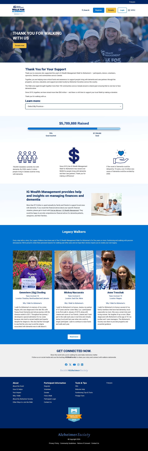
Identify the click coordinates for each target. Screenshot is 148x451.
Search (86, 10)
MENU (133, 10)
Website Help (80, 389)
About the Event (18, 386)
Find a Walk (48, 396)
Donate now (19, 45)
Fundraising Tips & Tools (84, 392)
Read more (74, 337)
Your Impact (17, 392)
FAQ (76, 386)
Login (122, 10)
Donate (111, 10)
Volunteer (47, 389)
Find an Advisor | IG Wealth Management (64, 210)
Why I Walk (17, 396)
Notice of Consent (83, 443)
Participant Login (50, 399)
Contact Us (48, 402)
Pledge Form (79, 396)
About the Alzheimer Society (23, 399)
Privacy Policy (54, 443)
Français (132, 2)
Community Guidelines (68, 443)
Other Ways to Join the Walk (23, 402)
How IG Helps (18, 389)
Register (98, 10)
